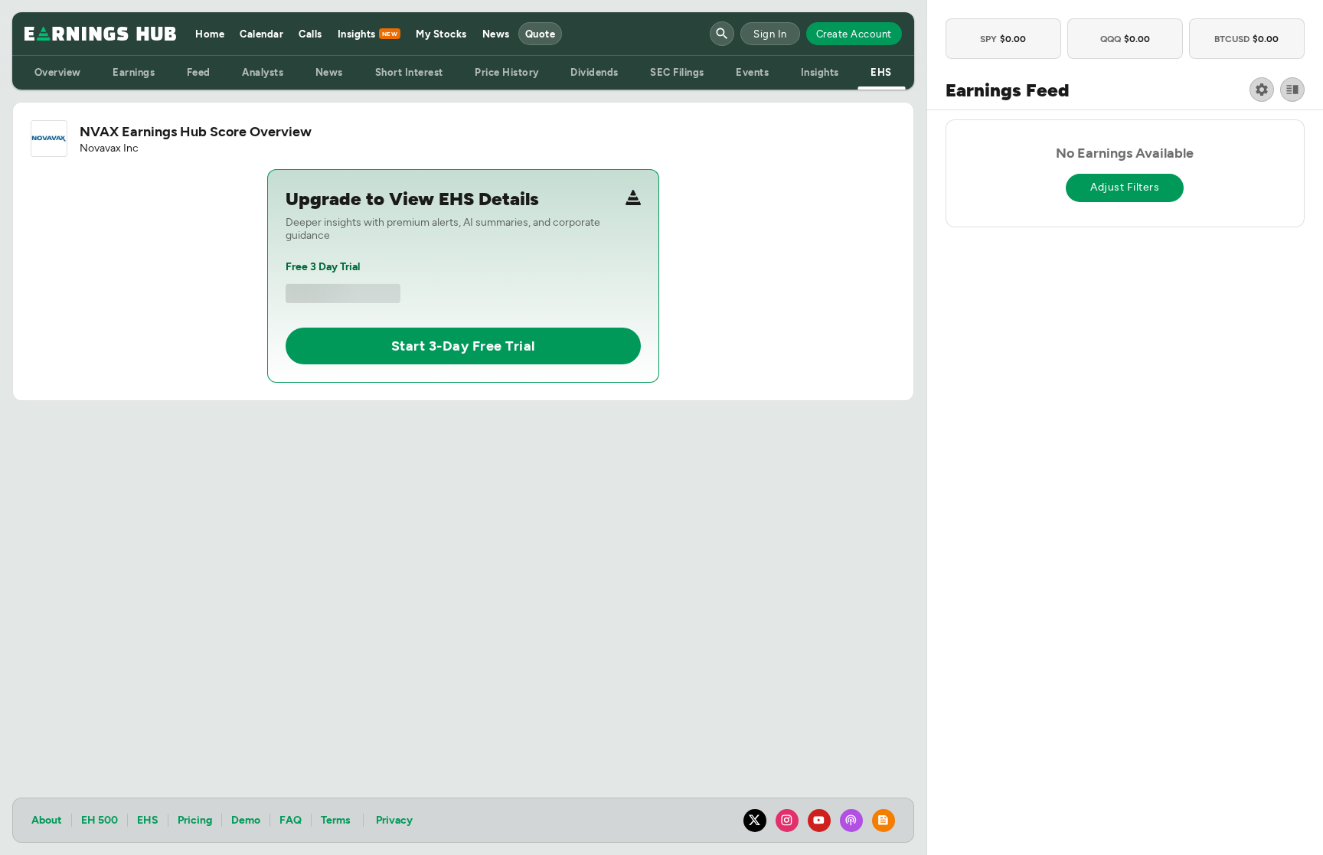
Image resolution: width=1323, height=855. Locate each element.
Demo (245, 820)
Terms (336, 820)
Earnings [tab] (134, 72)
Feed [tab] (199, 72)
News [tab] (329, 72)
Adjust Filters (1124, 187)
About (46, 820)
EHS (147, 820)
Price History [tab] (507, 72)
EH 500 (99, 820)
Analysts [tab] (262, 72)
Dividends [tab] (594, 72)
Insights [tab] (820, 72)
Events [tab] (752, 72)
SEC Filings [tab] (677, 72)
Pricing (195, 820)
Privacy (394, 820)
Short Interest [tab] (409, 72)
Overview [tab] (57, 72)
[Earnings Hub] (100, 33)
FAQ (290, 820)
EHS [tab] (881, 72)
